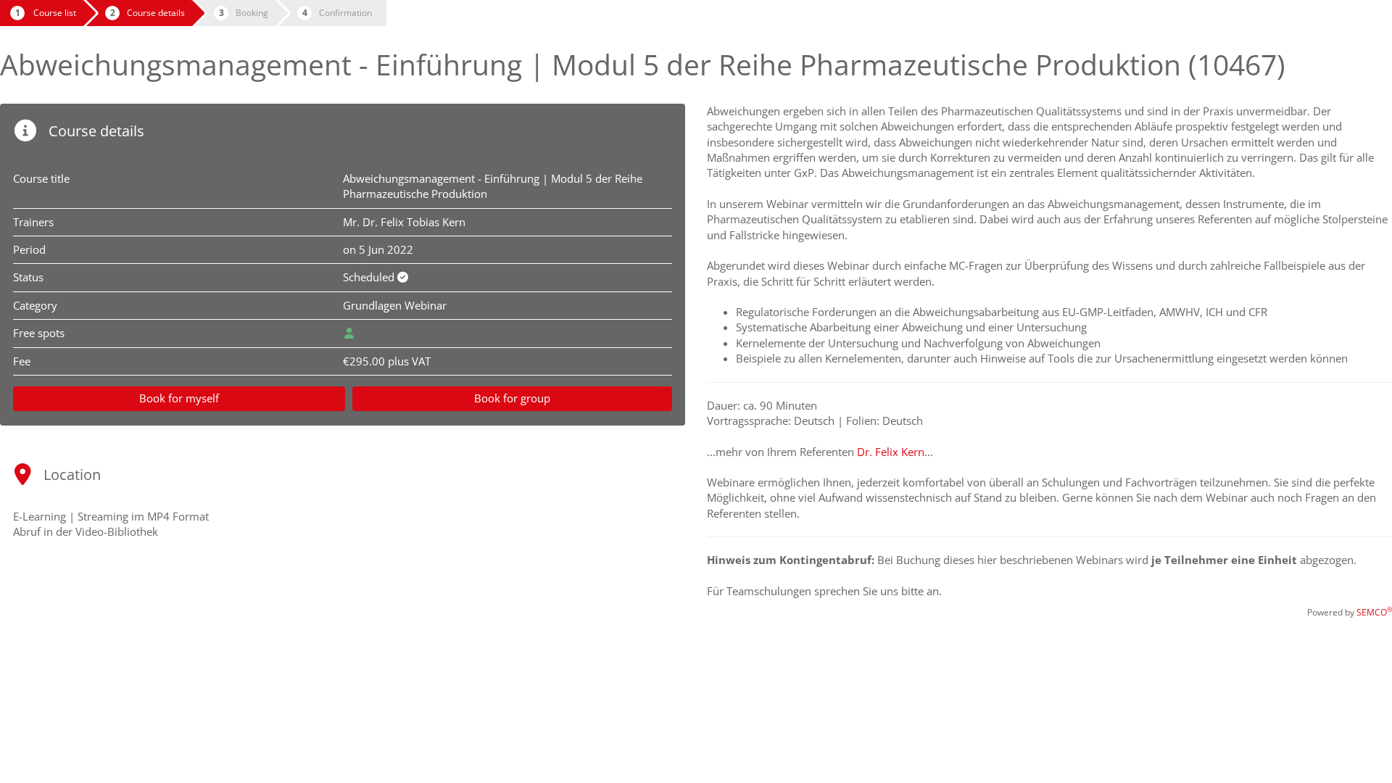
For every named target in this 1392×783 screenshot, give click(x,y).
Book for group (512, 398)
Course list (54, 13)
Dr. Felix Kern (890, 451)
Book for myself (179, 398)
